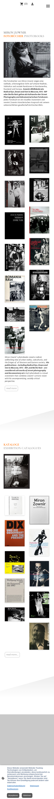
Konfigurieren (12, 789)
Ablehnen (27, 795)
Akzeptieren (13, 795)
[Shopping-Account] (32, 4)
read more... (12, 654)
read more (11, 388)
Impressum (34, 786)
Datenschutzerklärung (16, 786)
